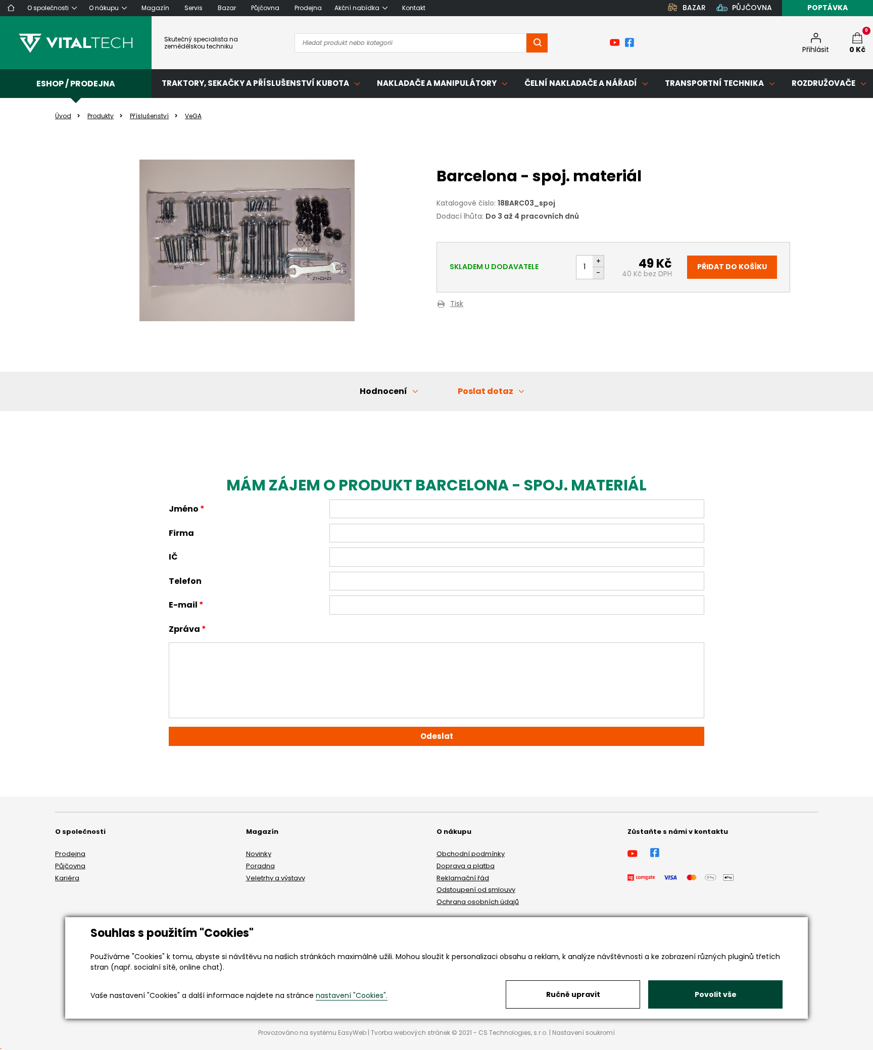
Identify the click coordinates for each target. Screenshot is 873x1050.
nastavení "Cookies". (351, 995)
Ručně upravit (573, 994)
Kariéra (67, 878)
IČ (173, 557)
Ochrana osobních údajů (478, 902)
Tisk (456, 304)
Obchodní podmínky (471, 854)
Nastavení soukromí (583, 1032)
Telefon (185, 581)
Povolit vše (716, 994)
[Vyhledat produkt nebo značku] (537, 43)
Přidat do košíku (732, 267)
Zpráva (184, 629)
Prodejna (70, 854)
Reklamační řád (463, 878)
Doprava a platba (466, 866)
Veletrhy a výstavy (275, 878)
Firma (181, 533)
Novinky (258, 854)
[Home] (11, 8)
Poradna (260, 866)
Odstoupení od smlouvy (476, 889)
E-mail (183, 605)
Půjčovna (70, 866)
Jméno (184, 509)
